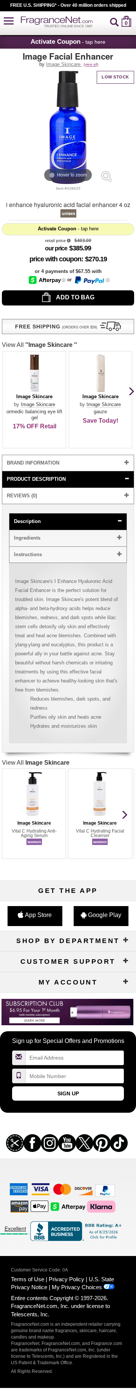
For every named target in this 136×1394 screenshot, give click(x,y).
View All (39, 345)
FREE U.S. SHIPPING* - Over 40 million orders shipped (68, 5)
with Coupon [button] (55, 259)
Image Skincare (64, 64)
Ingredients (27, 538)
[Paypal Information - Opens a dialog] (92, 280)
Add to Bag (74, 297)
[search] (114, 21)
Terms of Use (27, 1279)
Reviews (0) (22, 495)
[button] (9, 21)
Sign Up (68, 1093)
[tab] (68, 463)
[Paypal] (105, 1190)
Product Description (36, 479)
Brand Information (33, 463)
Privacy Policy (66, 1279)
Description (27, 521)
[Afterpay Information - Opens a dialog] (47, 280)
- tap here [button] (68, 41)
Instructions (28, 554)
